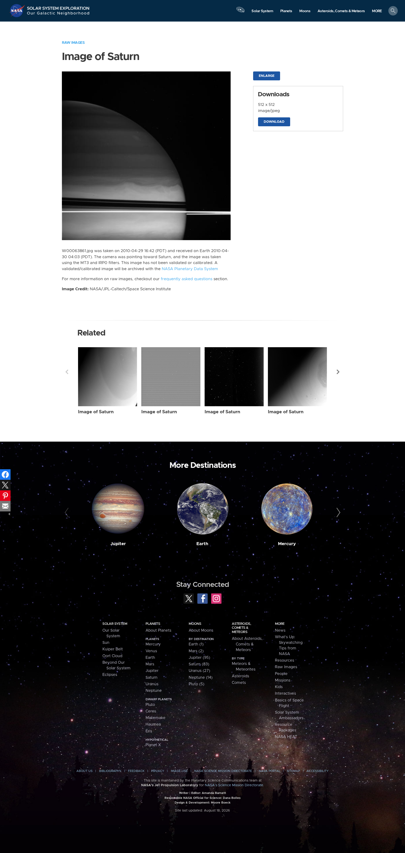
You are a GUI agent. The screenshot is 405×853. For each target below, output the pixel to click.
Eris (149, 731)
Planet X (153, 745)
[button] (377, 11)
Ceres (151, 711)
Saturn (152, 677)
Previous (66, 372)
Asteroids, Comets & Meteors (241, 628)
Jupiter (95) (199, 657)
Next (338, 372)
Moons (195, 624)
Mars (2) (196, 651)
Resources (284, 660)
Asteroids (240, 676)
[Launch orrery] (240, 12)
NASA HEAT (286, 737)
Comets (239, 683)
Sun (105, 642)
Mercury (287, 544)
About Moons (201, 630)
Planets (153, 624)
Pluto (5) (196, 684)
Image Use (179, 771)
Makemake (155, 718)
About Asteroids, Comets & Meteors (247, 644)
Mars (150, 664)
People (281, 674)
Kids (279, 687)
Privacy (157, 771)
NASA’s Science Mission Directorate (234, 785)
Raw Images (73, 43)
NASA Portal (269, 771)
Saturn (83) (199, 664)
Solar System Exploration (58, 7)
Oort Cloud (112, 656)
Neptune (154, 691)
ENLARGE (266, 76)
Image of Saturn (96, 412)
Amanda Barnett (214, 793)
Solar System (114, 624)
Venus (151, 651)
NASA (18, 10)
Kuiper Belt (112, 649)
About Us (84, 771)
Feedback (136, 771)
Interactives (285, 693)
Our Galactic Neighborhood (58, 14)
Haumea (153, 724)
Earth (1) (196, 644)
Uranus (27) (199, 671)
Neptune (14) (201, 677)
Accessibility (318, 771)
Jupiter (118, 544)
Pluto (150, 705)
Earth (202, 544)
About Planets (158, 630)
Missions (282, 680)
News (280, 630)
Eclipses (109, 675)
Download (274, 121)
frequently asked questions (186, 279)
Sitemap (293, 771)
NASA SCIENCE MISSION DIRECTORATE (223, 771)
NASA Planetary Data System (190, 269)
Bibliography (110, 771)
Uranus (152, 684)
